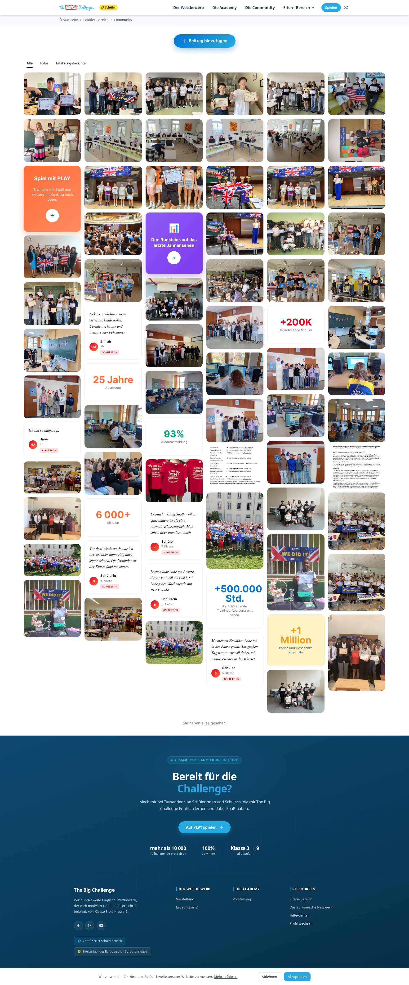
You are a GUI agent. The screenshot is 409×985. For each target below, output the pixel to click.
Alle (30, 63)
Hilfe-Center (299, 915)
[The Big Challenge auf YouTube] (101, 925)
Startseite (70, 20)
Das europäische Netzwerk (311, 907)
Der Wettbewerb (188, 7)
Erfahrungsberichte (71, 63)
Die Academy (224, 7)
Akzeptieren (297, 976)
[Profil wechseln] (346, 7)
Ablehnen (269, 976)
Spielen (331, 7)
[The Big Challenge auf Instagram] (89, 925)
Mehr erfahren (225, 976)
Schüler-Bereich (96, 20)
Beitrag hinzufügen (208, 40)
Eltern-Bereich (296, 7)
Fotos (44, 63)
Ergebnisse (185, 907)
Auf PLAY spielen (201, 827)
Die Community (260, 7)
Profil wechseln (302, 923)
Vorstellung (185, 899)
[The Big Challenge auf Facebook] (78, 925)
